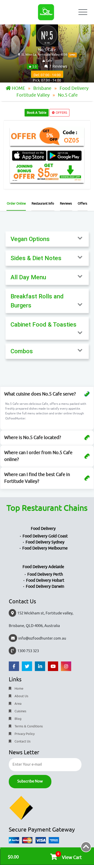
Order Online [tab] (16, 203)
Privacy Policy (24, 734)
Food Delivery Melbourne (45, 548)
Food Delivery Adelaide (43, 566)
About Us (21, 696)
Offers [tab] (82, 203)
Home (18, 688)
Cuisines (20, 711)
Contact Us (22, 741)
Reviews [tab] (66, 203)
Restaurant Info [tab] (43, 203)
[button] (47, 239)
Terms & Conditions (28, 726)
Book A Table (36, 112)
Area (18, 703)
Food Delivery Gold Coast (45, 536)
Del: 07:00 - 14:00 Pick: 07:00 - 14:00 (47, 75)
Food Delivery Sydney (45, 542)
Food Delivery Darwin (45, 586)
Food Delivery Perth (45, 574)
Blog (18, 719)
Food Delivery (43, 528)
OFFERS (61, 112)
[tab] (47, 239)
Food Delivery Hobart (45, 580)
